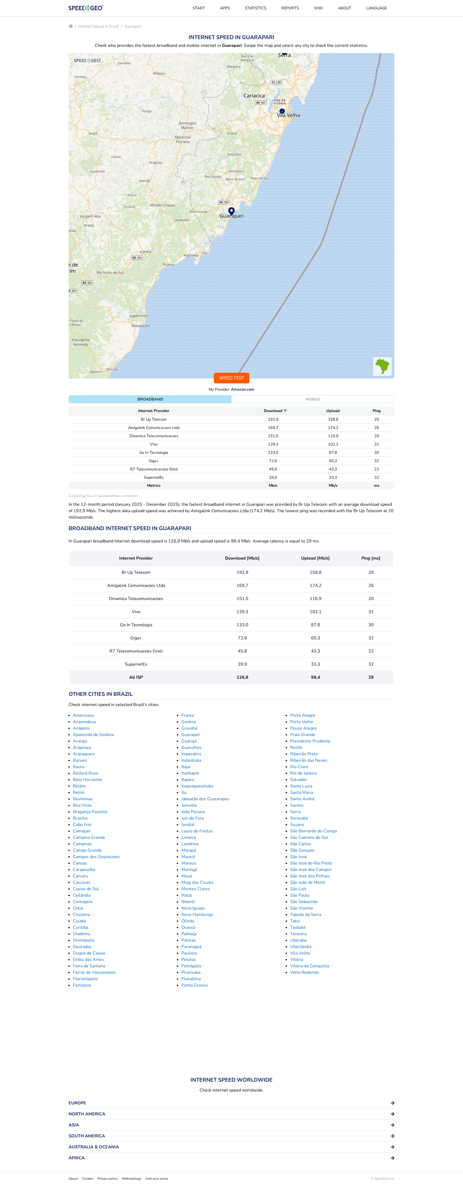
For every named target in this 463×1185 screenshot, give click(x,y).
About (344, 8)
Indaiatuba (191, 760)
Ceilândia (82, 895)
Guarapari (132, 26)
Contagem (83, 902)
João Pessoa (193, 812)
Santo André (302, 799)
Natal (186, 895)
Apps (225, 8)
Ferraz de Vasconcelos (94, 972)
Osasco (188, 927)
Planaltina (191, 979)
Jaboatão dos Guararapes (205, 799)
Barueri (80, 760)
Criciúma (81, 915)
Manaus (188, 863)
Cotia (78, 908)
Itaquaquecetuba (197, 786)
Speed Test (231, 378)
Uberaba (298, 940)
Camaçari (82, 831)
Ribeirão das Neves (308, 760)
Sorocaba (299, 818)
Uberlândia (300, 947)
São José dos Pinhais (310, 876)
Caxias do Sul (86, 889)
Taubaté (298, 927)
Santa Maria (301, 792)
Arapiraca (82, 747)
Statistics (255, 8)
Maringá (189, 870)
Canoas (80, 863)
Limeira (188, 837)
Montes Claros (195, 889)
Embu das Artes (88, 960)
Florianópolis (85, 979)
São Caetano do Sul (309, 837)
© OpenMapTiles (81, 496)
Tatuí (295, 921)
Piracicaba (190, 972)
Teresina (298, 934)
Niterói (188, 902)
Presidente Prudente (310, 741)
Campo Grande (87, 850)
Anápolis (81, 728)
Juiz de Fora (192, 818)
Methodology (131, 1178)
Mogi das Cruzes (197, 882)
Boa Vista (82, 805)
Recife (296, 747)
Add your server (156, 1178)
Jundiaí (187, 825)
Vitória (296, 960)
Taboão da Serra (305, 915)
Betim (79, 792)
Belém (79, 786)
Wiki (318, 8)
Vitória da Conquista (309, 966)
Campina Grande (89, 837)
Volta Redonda (304, 972)
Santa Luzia (301, 786)
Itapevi (187, 780)
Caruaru (80, 876)
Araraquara (83, 754)
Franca (187, 715)
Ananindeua (84, 722)
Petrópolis (191, 966)
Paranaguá (191, 947)
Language (376, 8)
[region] (231, 216)
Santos (297, 805)
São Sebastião (304, 902)
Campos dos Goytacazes (96, 857)
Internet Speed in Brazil (98, 26)
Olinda (187, 921)
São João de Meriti (307, 882)
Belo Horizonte (87, 780)
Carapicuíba (84, 870)
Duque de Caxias (89, 953)
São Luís (298, 889)
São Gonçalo (302, 850)
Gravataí (189, 728)
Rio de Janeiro (303, 773)
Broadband (150, 399)
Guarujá (188, 741)
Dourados (82, 947)
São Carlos (300, 844)
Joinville (189, 805)
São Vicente (301, 908)
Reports (290, 8)
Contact (87, 1178)
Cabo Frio (82, 825)
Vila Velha (300, 953)
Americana (83, 715)
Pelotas (188, 960)
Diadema (81, 934)
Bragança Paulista (90, 812)
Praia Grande (302, 735)
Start (199, 8)
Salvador (298, 780)
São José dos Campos (311, 870)
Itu (183, 792)
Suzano (297, 825)
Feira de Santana (89, 966)
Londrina (189, 844)
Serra (295, 812)
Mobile (313, 399)
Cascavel (81, 882)
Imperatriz (191, 754)
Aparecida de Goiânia (93, 735)
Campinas (82, 844)
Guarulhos (191, 747)
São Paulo (299, 895)
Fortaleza (82, 985)
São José (298, 857)
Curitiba (80, 927)
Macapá (188, 850)
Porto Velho (301, 722)
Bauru (78, 767)
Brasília (80, 818)
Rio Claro (299, 767)
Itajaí (186, 767)
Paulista (189, 953)
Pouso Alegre (303, 728)
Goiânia (188, 722)
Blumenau (83, 799)
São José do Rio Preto (311, 863)
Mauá (186, 876)
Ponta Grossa (194, 985)
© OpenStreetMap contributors (116, 496)
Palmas (188, 940)
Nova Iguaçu (193, 908)
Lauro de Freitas (197, 831)
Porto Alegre (302, 715)
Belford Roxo (85, 773)
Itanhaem (190, 773)
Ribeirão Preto (304, 754)
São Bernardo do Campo (313, 831)
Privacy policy (108, 1178)
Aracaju (80, 741)
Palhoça (188, 934)
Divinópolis (84, 940)
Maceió (188, 857)
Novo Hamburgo (197, 915)
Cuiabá (79, 921)
